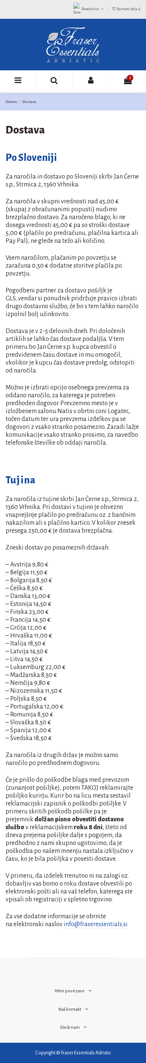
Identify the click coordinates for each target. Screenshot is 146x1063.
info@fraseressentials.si (96, 924)
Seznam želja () (128, 9)
